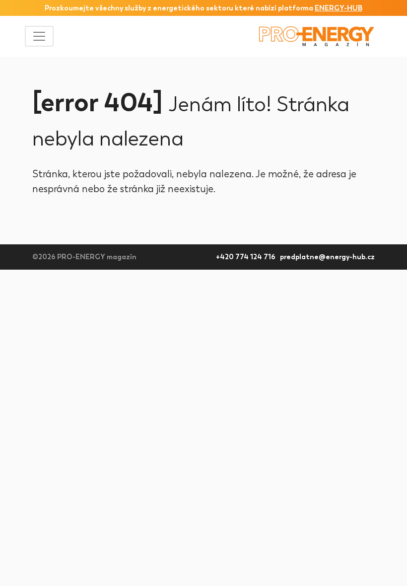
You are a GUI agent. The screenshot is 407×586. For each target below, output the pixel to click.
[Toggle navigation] (39, 36)
